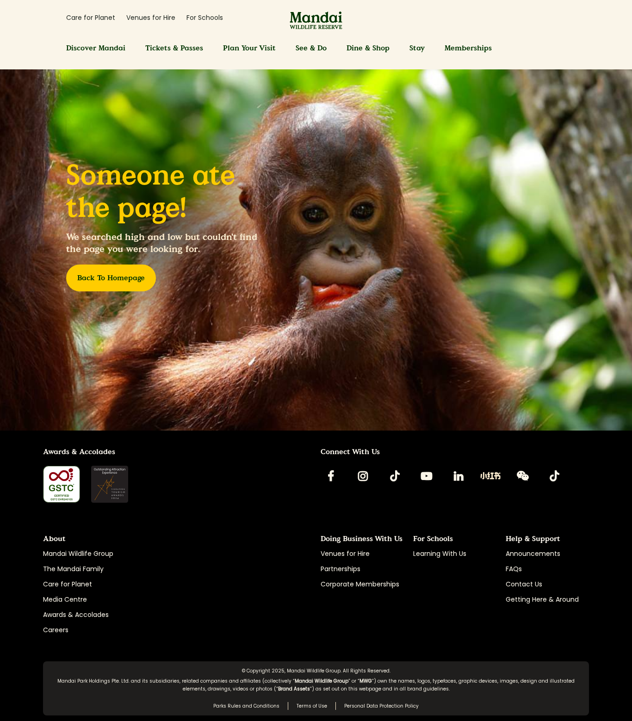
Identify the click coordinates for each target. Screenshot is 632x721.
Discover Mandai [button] (95, 48)
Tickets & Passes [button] (174, 48)
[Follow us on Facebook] (331, 476)
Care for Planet (90, 17)
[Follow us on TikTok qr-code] (394, 476)
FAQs (514, 568)
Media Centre (65, 599)
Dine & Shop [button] (368, 48)
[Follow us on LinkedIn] (458, 476)
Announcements (533, 553)
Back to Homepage (111, 278)
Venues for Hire (150, 17)
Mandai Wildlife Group (78, 553)
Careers (55, 630)
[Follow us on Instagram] (363, 476)
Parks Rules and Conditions (246, 706)
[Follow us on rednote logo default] (490, 476)
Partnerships (340, 568)
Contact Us (524, 584)
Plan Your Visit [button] (249, 48)
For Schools (204, 17)
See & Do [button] (311, 48)
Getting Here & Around (542, 599)
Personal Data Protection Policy (381, 706)
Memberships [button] (468, 48)
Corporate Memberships (360, 584)
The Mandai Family (73, 568)
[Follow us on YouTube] (426, 476)
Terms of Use (312, 706)
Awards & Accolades (76, 614)
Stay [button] (417, 48)
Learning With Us (439, 553)
